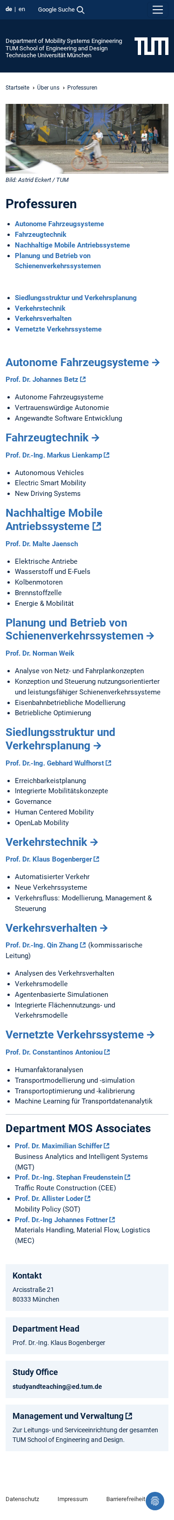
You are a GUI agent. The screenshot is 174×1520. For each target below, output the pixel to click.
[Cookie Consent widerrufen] (155, 1501)
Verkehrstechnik (40, 308)
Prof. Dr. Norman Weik (40, 653)
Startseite (17, 87)
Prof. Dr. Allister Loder (49, 1198)
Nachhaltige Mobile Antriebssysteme (72, 245)
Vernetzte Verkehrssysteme (58, 329)
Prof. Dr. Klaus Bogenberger (49, 859)
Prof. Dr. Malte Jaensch (42, 544)
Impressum (73, 1499)
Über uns (48, 87)
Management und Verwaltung (68, 1416)
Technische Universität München (48, 55)
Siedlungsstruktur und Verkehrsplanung (76, 298)
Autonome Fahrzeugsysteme (59, 224)
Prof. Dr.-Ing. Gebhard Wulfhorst (55, 763)
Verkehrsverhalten (43, 318)
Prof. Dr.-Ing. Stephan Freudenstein (69, 1177)
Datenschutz (22, 1499)
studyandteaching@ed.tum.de (57, 1386)
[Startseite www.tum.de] (151, 46)
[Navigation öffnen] (157, 10)
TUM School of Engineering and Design (57, 48)
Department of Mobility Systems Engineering (64, 40)
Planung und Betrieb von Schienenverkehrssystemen (74, 629)
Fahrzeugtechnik (40, 234)
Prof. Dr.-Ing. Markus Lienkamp (54, 455)
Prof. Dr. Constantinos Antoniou (54, 1052)
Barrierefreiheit (125, 1499)
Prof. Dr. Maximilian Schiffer (58, 1146)
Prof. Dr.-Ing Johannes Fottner (61, 1220)
